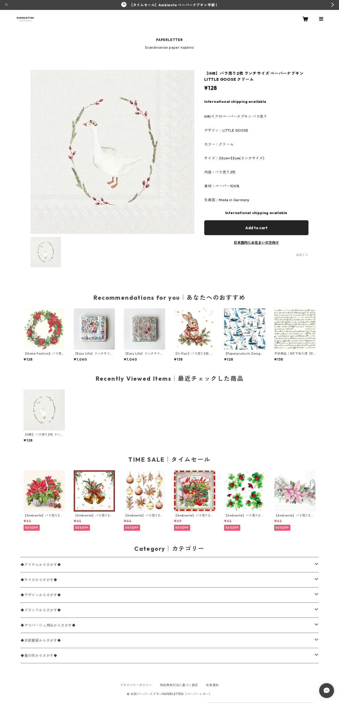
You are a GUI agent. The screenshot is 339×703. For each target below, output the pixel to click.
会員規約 (212, 685)
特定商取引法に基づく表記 (179, 685)
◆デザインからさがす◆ (41, 595)
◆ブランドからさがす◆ (41, 610)
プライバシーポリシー (136, 685)
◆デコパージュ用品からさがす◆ (48, 625)
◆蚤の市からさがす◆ (39, 655)
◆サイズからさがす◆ (39, 580)
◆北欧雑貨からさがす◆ (41, 640)
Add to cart (256, 227)
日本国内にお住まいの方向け (256, 242)
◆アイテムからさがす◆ (41, 564)
